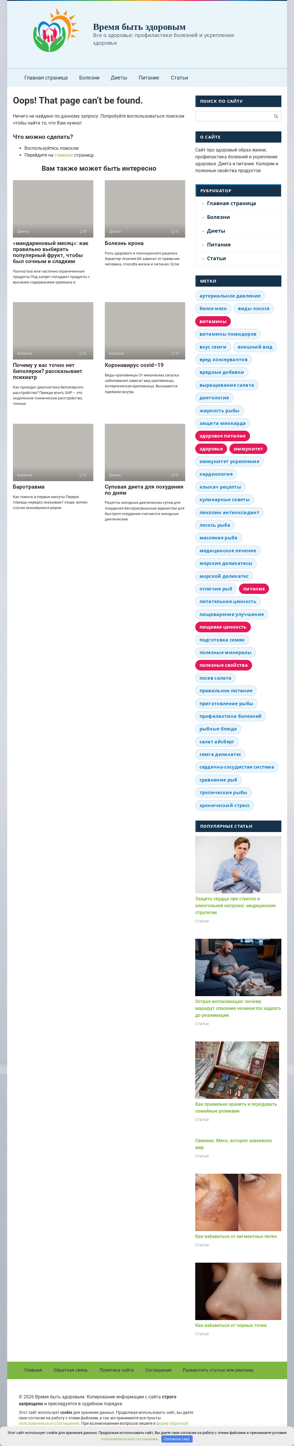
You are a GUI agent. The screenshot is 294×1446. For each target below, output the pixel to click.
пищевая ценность (223, 627)
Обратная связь (70, 1370)
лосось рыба (215, 525)
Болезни (89, 78)
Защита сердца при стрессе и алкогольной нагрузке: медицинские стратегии (235, 905)
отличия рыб (216, 589)
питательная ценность (228, 601)
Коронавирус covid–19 (134, 365)
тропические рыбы (223, 792)
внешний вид (255, 347)
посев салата (216, 678)
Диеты (119, 78)
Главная (33, 1370)
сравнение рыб (218, 780)
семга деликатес (220, 754)
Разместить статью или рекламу (218, 1370)
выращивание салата (227, 385)
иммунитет (248, 449)
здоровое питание (223, 436)
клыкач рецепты (220, 487)
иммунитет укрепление (229, 461)
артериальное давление (230, 296)
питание (254, 589)
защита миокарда (223, 423)
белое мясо (213, 308)
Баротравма (29, 486)
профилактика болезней (231, 716)
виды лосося (254, 308)
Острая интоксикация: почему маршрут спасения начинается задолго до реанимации (238, 1008)
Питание (149, 78)
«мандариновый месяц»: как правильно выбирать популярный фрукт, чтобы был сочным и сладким (50, 252)
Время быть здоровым (139, 26)
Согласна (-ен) (176, 1439)
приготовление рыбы (227, 703)
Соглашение (158, 1370)
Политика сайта (116, 1370)
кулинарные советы (225, 499)
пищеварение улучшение (232, 614)
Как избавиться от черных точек (231, 1325)
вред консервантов (223, 359)
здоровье (211, 449)
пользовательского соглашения (49, 1423)
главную (64, 155)
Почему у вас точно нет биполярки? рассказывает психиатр (47, 371)
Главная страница (46, 78)
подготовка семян (222, 640)
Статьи (179, 78)
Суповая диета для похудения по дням (144, 489)
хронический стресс (225, 805)
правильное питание (226, 690)
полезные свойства (224, 665)
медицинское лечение (228, 550)
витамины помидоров (228, 334)
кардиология (216, 474)
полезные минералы (226, 652)
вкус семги (213, 347)
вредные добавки (222, 372)
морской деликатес (224, 576)
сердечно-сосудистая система (237, 767)
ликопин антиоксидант (229, 512)
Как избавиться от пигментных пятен (236, 1236)
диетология (214, 397)
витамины (213, 321)
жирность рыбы (220, 410)
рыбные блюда (218, 729)
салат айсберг (217, 741)
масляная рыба (219, 538)
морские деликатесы (226, 563)
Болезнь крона (124, 243)
